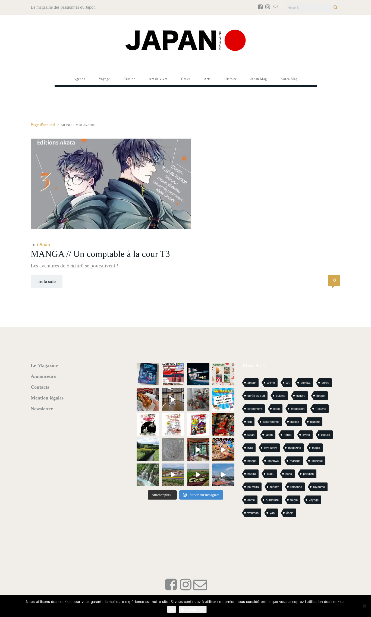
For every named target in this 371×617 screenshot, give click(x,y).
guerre (294, 421)
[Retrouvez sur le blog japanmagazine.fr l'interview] (198, 374)
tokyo (294, 499)
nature (251, 473)
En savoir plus (193, 609)
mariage (295, 460)
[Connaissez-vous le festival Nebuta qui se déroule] (223, 449)
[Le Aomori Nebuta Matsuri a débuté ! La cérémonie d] (223, 424)
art (288, 382)
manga (251, 460)
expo (276, 408)
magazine (294, 447)
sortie (251, 499)
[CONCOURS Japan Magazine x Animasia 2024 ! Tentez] (223, 399)
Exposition (297, 408)
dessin (320, 395)
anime (271, 382)
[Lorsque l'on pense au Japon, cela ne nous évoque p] (148, 474)
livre (250, 447)
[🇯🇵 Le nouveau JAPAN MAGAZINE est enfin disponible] (173, 374)
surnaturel (272, 499)
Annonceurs (43, 376)
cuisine (280, 395)
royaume (319, 486)
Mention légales (47, 398)
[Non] (364, 606)
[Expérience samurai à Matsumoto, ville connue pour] (173, 399)
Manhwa (273, 460)
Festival (321, 408)
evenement (254, 408)
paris (288, 473)
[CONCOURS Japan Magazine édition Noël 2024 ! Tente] (223, 374)
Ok (171, 609)
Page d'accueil (43, 124)
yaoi (272, 512)
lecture (325, 434)
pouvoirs (253, 486)
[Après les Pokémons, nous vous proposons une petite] (173, 449)
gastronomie (271, 421)
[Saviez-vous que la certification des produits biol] (148, 449)
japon (269, 434)
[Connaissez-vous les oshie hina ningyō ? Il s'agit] (198, 399)
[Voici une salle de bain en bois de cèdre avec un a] (198, 449)
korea (287, 434)
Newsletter (42, 408)
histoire (315, 421)
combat (305, 382)
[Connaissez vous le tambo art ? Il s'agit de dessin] (198, 474)
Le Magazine (44, 365)
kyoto (306, 434)
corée (325, 382)
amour (251, 382)
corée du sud (256, 395)
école (289, 512)
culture (300, 395)
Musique (317, 460)
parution (308, 473)
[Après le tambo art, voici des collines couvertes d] (173, 474)
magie (316, 447)
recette (274, 486)
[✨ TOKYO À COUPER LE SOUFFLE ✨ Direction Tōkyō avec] (148, 374)
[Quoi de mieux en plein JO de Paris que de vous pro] (148, 424)
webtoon (253, 512)
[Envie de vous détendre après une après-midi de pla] (173, 424)
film (249, 421)
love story (270, 447)
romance (296, 486)
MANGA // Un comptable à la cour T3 (100, 254)
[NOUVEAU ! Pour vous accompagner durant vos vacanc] (198, 424)
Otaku (43, 244)
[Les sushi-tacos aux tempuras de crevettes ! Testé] (148, 399)
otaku (270, 473)
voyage (314, 499)
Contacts (40, 387)
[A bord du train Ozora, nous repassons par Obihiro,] (223, 474)
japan (250, 434)
